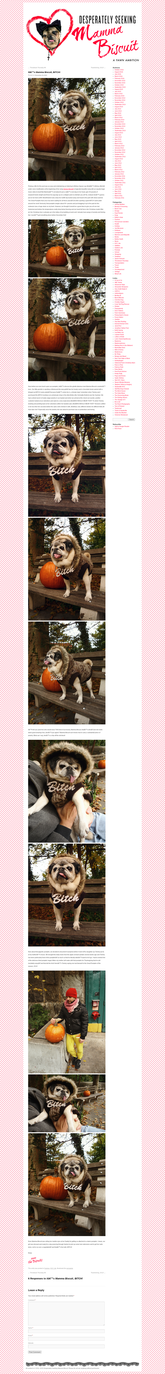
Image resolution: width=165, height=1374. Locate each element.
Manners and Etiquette (122, 235)
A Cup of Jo (118, 280)
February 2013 (119, 146)
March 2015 (118, 94)
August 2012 (119, 159)
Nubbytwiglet (119, 360)
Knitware (117, 230)
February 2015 (119, 96)
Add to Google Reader (122, 426)
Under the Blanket (120, 413)
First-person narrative (122, 222)
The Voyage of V (120, 400)
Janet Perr (118, 326)
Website (30, 1343)
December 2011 (120, 176)
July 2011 (118, 187)
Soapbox (118, 256)
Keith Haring (119, 330)
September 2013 (120, 130)
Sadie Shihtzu (119, 378)
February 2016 (119, 78)
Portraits (117, 250)
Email (30, 1335)
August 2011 (119, 185)
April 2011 (118, 193)
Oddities (117, 245)
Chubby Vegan (119, 302)
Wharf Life (118, 274)
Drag (116, 215)
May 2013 (118, 139)
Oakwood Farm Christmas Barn (125, 363)
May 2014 (118, 113)
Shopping (118, 254)
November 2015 (120, 83)
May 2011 (118, 191)
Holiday (117, 226)
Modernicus (118, 352)
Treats (117, 267)
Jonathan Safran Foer (122, 328)
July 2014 (118, 109)
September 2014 (120, 104)
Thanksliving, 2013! (98, 67)
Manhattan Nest (120, 347)
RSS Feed (118, 428)
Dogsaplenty (119, 308)
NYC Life (53, 1268)
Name (30, 1328)
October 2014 (119, 102)
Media (117, 237)
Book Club (118, 209)
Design (117, 211)
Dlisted (117, 306)
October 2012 (119, 154)
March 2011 (118, 196)
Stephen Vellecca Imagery (123, 384)
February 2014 (119, 120)
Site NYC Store (120, 380)
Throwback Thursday (121, 261)
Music (116, 241)
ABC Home (118, 282)
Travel (117, 265)
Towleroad (118, 408)
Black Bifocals (119, 298)
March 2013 (118, 143)
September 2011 (120, 183)
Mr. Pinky (118, 354)
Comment (32, 1300)
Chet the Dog (119, 300)
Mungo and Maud (120, 356)
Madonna (118, 341)
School (117, 252)
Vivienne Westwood (121, 415)
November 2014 (120, 100)
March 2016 (118, 76)
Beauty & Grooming (121, 206)
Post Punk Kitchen (121, 371)
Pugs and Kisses (120, 376)
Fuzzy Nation (119, 317)
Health (117, 224)
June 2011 (118, 189)
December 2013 (120, 124)
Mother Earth (119, 239)
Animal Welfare (120, 204)
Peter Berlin (118, 369)
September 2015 (120, 87)
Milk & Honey (119, 350)
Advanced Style (120, 285)
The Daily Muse (120, 393)
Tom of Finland (119, 406)
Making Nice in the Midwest (124, 345)
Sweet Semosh (120, 258)
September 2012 (120, 156)
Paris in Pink (119, 365)
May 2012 (118, 165)
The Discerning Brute (122, 395)
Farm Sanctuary (120, 313)
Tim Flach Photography (122, 404)
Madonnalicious (120, 343)
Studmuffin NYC (120, 387)
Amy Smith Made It (121, 289)
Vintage (117, 271)
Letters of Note (119, 337)
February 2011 (119, 198)
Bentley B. (118, 295)
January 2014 (119, 122)
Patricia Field (119, 367)
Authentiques (119, 293)
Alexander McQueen (121, 287)
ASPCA (117, 291)
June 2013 (118, 137)
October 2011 (119, 180)
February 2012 (119, 172)
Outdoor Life (119, 248)
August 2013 (119, 133)
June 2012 (118, 163)
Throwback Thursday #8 (37, 67)
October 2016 (119, 70)
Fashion (47, 1268)
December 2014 (120, 98)
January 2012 (119, 174)
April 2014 (118, 115)
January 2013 (119, 148)
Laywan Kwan (119, 334)
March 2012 (118, 169)
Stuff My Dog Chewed (122, 389)
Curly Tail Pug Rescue (122, 304)
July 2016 (118, 74)
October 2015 (119, 85)
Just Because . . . (120, 228)
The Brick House (120, 391)
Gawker (117, 319)
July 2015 (118, 91)
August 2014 (119, 107)
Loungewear (119, 232)
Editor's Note (119, 217)
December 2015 (120, 81)
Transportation (119, 263)
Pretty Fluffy (118, 373)
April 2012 (118, 167)
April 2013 (118, 141)
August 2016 (119, 72)
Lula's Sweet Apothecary (123, 339)
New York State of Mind (122, 358)
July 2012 (118, 161)
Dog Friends (119, 213)
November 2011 (120, 178)
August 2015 (119, 89)
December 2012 (120, 150)
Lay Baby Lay (119, 332)
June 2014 (118, 111)
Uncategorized (119, 269)
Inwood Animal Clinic (121, 324)
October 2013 (119, 128)
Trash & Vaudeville (121, 410)
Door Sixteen (119, 311)
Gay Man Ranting (120, 321)
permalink (69, 1268)
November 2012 (120, 152)
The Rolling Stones (121, 397)
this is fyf (117, 402)
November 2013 (120, 126)
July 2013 (118, 135)
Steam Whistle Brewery (122, 382)
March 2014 (118, 117)
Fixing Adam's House (121, 315)
